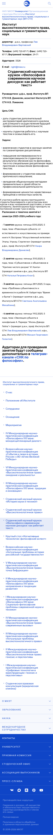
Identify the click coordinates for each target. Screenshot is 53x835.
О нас (9, 392)
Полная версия (11, 817)
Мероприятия (13, 425)
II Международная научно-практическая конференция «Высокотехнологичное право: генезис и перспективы (24, 653)
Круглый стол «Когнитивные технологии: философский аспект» (26, 537)
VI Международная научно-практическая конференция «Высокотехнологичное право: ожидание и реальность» (24, 471)
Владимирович (20, 330)
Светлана (27, 301)
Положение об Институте (20, 400)
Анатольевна (40, 301)
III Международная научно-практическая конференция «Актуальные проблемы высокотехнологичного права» (24, 637)
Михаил (31, 334)
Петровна (22, 275)
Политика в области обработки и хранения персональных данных (21, 823)
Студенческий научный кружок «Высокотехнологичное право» (24, 511)
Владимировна (10, 250)
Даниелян (23, 250)
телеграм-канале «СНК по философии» (25, 357)
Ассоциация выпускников (21, 772)
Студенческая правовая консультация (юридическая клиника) (22, 686)
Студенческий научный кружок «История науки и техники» (24, 500)
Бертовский (34, 330)
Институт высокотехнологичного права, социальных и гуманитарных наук (24, 383)
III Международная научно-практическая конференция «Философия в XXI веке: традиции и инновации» (26, 487)
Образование (11, 709)
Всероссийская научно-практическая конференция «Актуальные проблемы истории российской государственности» (25, 550)
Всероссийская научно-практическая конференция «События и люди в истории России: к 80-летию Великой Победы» (22, 454)
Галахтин (7, 339)
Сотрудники (13, 408)
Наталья (12, 275)
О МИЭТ (7, 701)
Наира (38, 246)
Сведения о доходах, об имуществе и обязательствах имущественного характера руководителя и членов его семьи (21, 808)
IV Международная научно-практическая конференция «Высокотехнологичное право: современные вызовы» (24, 621)
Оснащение (13, 416)
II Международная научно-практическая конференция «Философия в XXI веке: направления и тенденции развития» (22, 583)
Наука (6, 718)
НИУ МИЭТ (8, 11)
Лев (9, 330)
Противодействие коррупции (18, 800)
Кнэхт (30, 275)
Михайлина (8, 305)
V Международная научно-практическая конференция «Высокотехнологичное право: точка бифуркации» (24, 566)
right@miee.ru (18, 67)
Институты (18, 14)
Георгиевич (42, 334)
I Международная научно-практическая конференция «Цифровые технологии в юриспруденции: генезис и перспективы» (22, 670)
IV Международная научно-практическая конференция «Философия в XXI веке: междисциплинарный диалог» (23, 437)
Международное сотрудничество (14, 728)
